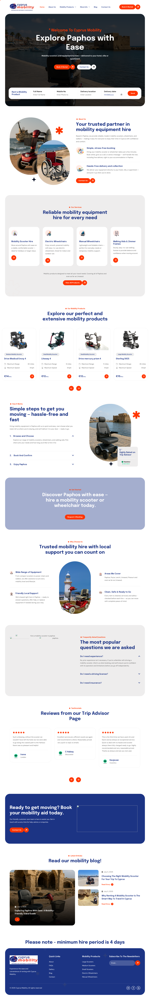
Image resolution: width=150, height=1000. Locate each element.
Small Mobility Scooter (13, 354)
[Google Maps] (138, 988)
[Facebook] (133, 988)
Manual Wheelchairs (89, 977)
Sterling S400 (122, 359)
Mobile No (61, 91)
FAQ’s (51, 965)
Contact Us (105, 7)
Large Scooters (87, 962)
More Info (84, 7)
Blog (95, 7)
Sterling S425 (85, 359)
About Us (52, 7)
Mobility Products (67, 7)
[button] (71, 388)
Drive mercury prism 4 (52, 359)
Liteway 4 (9, 359)
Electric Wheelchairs (90, 973)
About (51, 962)
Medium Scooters (88, 965)
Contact (52, 977)
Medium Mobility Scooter (126, 354)
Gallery (51, 969)
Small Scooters (87, 969)
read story (106, 884)
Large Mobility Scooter (88, 354)
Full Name (37, 91)
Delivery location (88, 91)
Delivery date (110, 91)
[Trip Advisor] (128, 988)
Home (42, 7)
